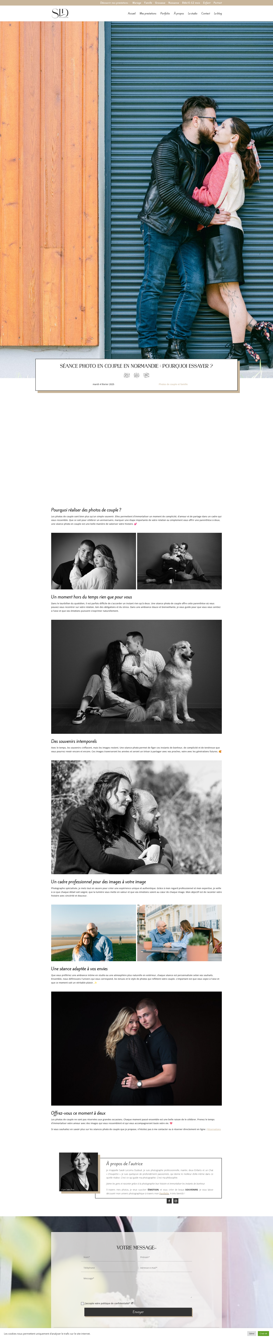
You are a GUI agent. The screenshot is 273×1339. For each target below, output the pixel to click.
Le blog (218, 13)
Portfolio (165, 13)
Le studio (192, 13)
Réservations (214, 1129)
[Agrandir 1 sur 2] (131, 536)
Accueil (132, 13)
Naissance (173, 3)
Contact (205, 13)
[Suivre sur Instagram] (175, 1200)
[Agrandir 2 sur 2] (217, 536)
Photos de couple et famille (173, 384)
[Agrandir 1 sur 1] (217, 623)
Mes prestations (148, 13)
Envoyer (138, 1312)
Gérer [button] (251, 1333)
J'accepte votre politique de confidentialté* (108, 1303)
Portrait (218, 3)
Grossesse (160, 3)
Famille (148, 3)
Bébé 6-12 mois (191, 3)
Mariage (137, 3)
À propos (179, 13)
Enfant (206, 3)
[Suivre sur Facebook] (169, 1200)
